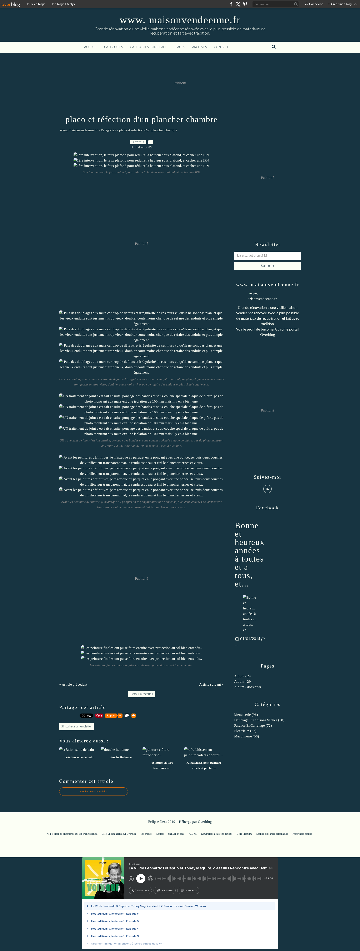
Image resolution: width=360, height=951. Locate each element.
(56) (246, 736)
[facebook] (231, 4)
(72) (253, 725)
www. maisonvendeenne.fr (180, 20)
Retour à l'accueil (141, 694)
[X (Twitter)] (238, 4)
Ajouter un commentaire (93, 791)
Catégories (113, 47)
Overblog (205, 822)
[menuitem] (90, 47)
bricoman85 (270, 329)
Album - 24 (242, 676)
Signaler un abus (176, 833)
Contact (221, 47)
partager (167, 890)
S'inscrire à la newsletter (76, 726)
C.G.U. (193, 833)
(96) (246, 715)
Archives (199, 47)
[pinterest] (245, 4)
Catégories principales (149, 47)
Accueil (90, 47)
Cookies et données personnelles (272, 833)
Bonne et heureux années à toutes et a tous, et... (250, 554)
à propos (190, 890)
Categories (108, 130)
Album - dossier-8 (247, 687)
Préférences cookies (302, 833)
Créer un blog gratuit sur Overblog (119, 833)
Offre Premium (244, 833)
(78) (259, 720)
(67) (245, 731)
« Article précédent (73, 684)
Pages (180, 47)
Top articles (146, 833)
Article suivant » (211, 684)
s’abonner (143, 890)
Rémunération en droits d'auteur (216, 833)
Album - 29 (242, 682)
